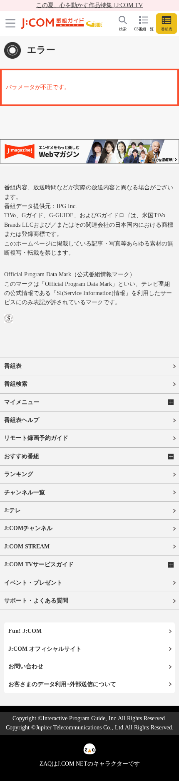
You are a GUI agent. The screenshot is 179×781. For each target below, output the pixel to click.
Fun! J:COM (25, 631)
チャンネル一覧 (24, 492)
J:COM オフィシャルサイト (45, 649)
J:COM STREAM (27, 546)
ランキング (18, 474)
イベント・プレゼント (33, 583)
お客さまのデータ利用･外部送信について (62, 684)
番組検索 (15, 384)
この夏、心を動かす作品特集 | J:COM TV (89, 5)
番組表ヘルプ (21, 420)
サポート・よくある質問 (36, 601)
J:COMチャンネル (28, 528)
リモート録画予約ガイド (36, 438)
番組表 (13, 366)
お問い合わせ (25, 666)
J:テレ (12, 510)
